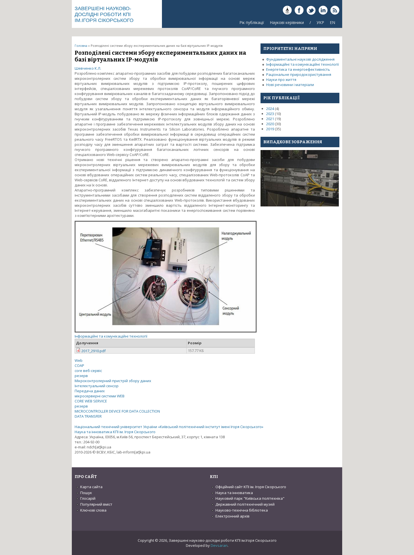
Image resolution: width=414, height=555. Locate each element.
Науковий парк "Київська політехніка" (249, 498)
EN (332, 22)
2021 (270, 118)
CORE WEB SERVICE (91, 401)
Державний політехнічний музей (245, 504)
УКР (320, 22)
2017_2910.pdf (93, 350)
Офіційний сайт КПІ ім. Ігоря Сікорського (250, 486)
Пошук (86, 492)
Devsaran (219, 545)
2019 (270, 128)
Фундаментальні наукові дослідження (300, 59)
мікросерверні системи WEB (99, 395)
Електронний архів (232, 516)
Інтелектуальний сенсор (97, 385)
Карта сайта (91, 486)
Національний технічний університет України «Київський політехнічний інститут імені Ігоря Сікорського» (169, 426)
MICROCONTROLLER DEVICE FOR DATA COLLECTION (117, 411)
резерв (81, 375)
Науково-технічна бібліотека (241, 510)
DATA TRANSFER (88, 416)
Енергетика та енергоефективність (298, 69)
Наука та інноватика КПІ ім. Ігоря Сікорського (115, 431)
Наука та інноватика (234, 492)
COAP (79, 365)
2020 (270, 123)
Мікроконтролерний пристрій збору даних (113, 380)
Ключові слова (93, 510)
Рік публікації (251, 22)
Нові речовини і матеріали (290, 84)
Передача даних (90, 390)
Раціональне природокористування (298, 74)
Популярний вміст (96, 504)
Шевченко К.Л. (88, 68)
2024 (270, 108)
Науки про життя (281, 79)
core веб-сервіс (88, 370)
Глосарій (87, 498)
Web (79, 360)
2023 (270, 113)
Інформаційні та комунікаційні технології (111, 336)
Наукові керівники (287, 22)
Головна (81, 45)
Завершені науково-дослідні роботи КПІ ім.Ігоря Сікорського (104, 14)
